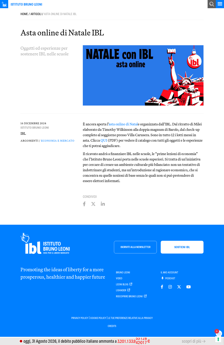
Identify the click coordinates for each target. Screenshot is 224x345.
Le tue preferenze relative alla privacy (130, 318)
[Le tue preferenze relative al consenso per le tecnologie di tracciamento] (218, 339)
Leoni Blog (122, 284)
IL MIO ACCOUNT (169, 272)
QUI (104, 140)
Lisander (121, 290)
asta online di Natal (123, 124)
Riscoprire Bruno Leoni (129, 296)
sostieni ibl (182, 247)
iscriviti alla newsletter (135, 247)
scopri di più (191, 341)
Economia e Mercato (57, 140)
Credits (112, 326)
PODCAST (170, 278)
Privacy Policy (79, 318)
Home (24, 14)
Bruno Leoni (123, 272)
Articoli (36, 14)
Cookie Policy (98, 318)
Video (119, 278)
